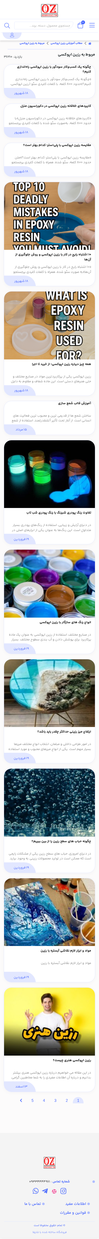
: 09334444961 (49, 1181)
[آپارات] (54, 1192)
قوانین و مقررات (73, 1213)
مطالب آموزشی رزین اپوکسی (66, 43)
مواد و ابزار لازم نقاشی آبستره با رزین (66, 951)
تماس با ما (32, 1204)
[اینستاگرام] (63, 1192)
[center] (7, 25)
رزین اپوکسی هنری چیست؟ (72, 1060)
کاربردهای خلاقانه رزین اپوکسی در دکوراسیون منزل (55, 106)
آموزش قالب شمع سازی (74, 403)
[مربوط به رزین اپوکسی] (49, 1151)
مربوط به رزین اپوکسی (32, 43)
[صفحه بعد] (20, 1100)
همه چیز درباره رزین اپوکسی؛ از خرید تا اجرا (61, 364)
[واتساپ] (35, 1192)
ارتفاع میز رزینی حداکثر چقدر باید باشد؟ (64, 732)
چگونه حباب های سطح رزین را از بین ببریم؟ (61, 841)
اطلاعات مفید (75, 1204)
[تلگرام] (45, 1192)
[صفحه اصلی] (89, 43)
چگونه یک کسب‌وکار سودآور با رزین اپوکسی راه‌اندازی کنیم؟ (54, 70)
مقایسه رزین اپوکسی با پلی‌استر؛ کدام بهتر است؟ (57, 145)
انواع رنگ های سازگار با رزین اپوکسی (65, 622)
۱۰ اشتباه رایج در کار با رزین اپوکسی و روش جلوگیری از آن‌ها (53, 257)
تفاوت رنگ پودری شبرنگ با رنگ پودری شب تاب (58, 513)
